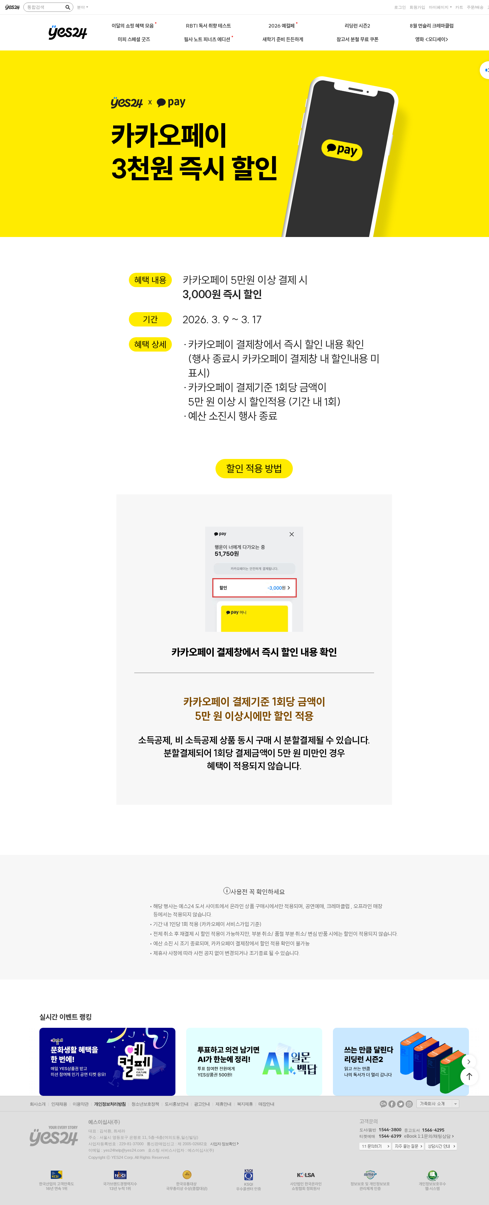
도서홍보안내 (176, 1104)
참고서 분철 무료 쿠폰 (357, 39)
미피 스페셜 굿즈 (134, 39)
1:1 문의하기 (375, 1147)
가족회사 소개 (437, 1103)
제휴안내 (223, 1104)
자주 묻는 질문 (408, 1147)
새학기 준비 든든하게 (282, 39)
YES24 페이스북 (392, 1104)
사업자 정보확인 (223, 1144)
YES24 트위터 (400, 1104)
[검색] (67, 7)
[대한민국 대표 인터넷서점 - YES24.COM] (12, 7)
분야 (81, 7)
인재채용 (59, 1104)
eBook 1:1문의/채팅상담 (427, 1136)
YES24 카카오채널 (383, 1104)
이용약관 (80, 1104)
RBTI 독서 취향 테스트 (208, 26)
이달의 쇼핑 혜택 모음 (133, 26)
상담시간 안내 (441, 1147)
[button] (39, 1061)
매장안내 (266, 1104)
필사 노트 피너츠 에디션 (207, 39)
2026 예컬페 (282, 26)
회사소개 (37, 1104)
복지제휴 (245, 1104)
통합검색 (35, 7)
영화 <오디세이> (432, 39)
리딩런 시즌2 (357, 26)
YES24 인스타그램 (409, 1104)
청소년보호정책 (145, 1104)
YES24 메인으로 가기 (68, 32)
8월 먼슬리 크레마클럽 (432, 26)
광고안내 (202, 1104)
